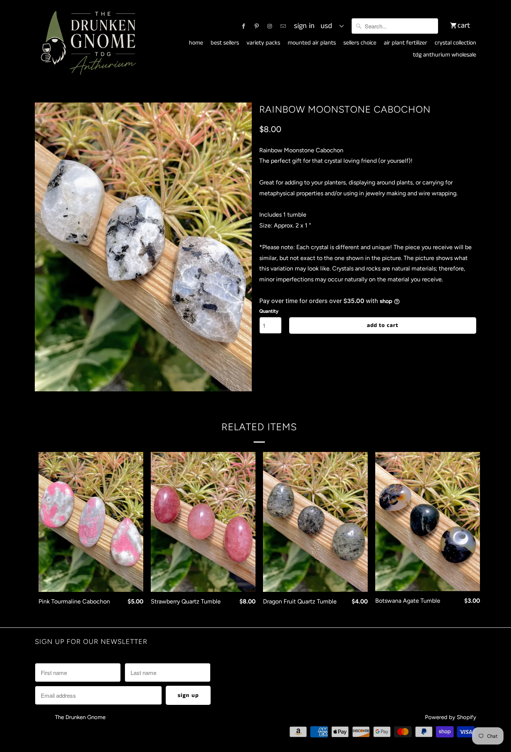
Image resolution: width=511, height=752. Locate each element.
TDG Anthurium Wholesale (444, 55)
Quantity (268, 311)
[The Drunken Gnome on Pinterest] (256, 26)
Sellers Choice (359, 43)
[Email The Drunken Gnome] (283, 26)
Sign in (304, 26)
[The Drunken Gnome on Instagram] (270, 26)
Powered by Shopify (450, 717)
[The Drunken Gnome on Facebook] (243, 26)
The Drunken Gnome (81, 717)
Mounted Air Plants (312, 43)
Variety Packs (263, 43)
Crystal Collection (455, 43)
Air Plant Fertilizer (405, 43)
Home (196, 43)
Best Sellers (225, 43)
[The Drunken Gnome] (87, 43)
